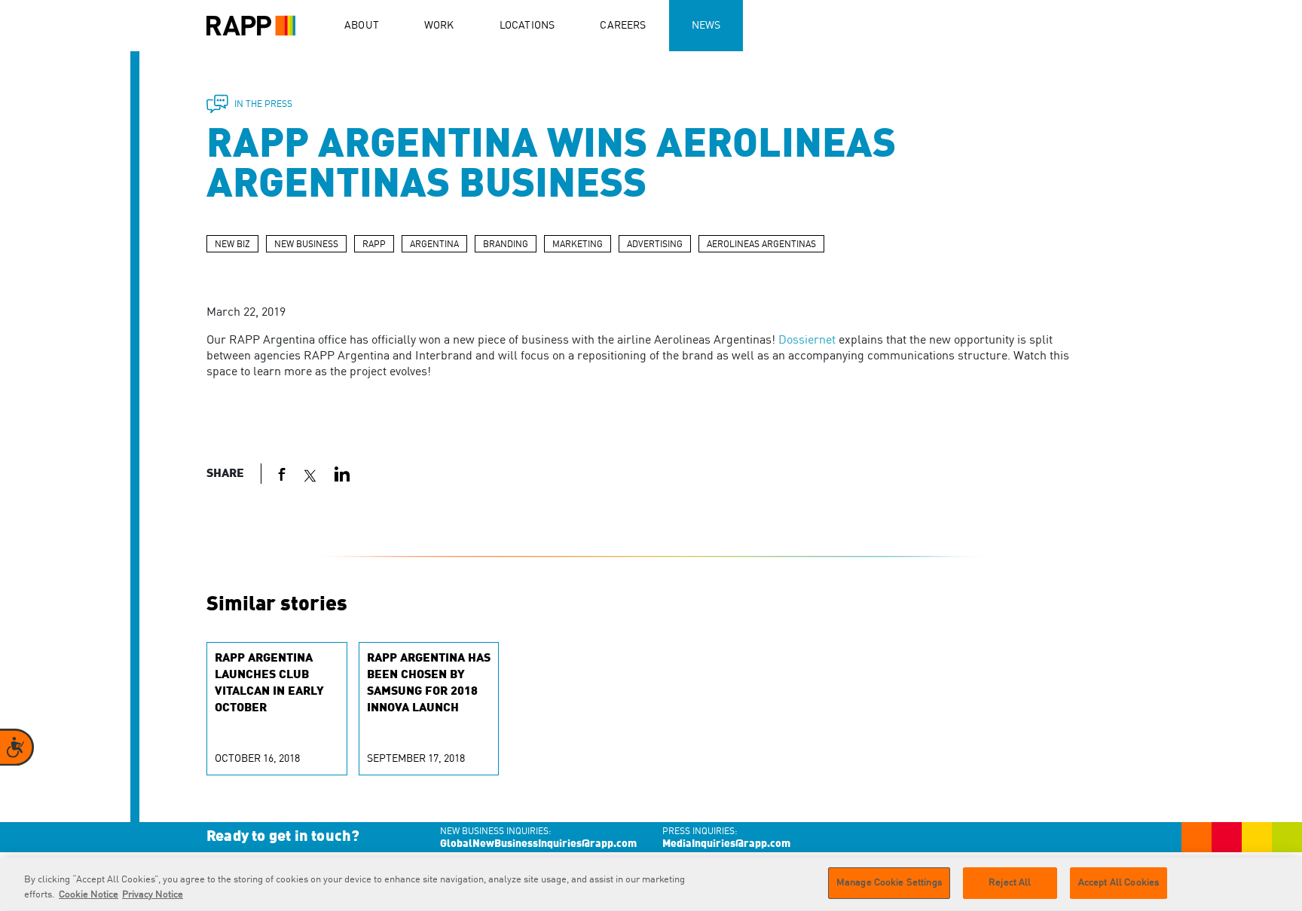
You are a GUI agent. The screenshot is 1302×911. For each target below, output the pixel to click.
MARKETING (577, 244)
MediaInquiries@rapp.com (726, 844)
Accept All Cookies (1118, 883)
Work (439, 25)
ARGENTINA (434, 244)
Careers (623, 25)
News (706, 25)
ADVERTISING (655, 244)
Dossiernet (807, 341)
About (361, 25)
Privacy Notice (152, 895)
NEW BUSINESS (306, 244)
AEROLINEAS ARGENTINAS (761, 244)
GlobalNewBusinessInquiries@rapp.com (538, 844)
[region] (651, 884)
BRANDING (505, 244)
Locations (527, 25)
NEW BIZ (232, 244)
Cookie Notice (88, 895)
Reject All (1010, 883)
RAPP (374, 244)
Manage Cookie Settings (889, 883)
